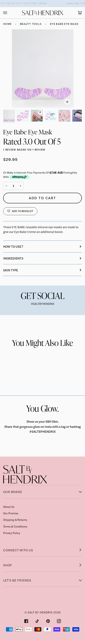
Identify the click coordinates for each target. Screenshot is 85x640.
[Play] (42, 68)
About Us (8, 507)
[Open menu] (9, 13)
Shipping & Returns (15, 520)
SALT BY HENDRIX (40, 612)
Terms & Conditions (15, 526)
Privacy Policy (11, 533)
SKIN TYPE (10, 270)
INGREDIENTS (13, 258)
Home (7, 24)
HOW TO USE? (13, 246)
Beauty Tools (31, 24)
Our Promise (10, 513)
